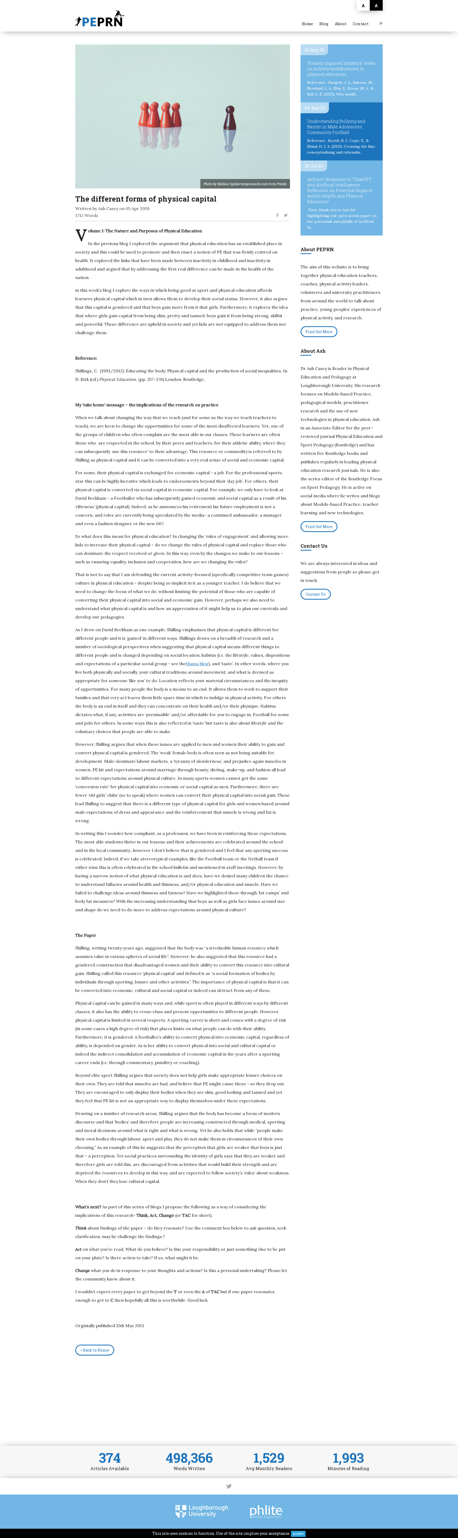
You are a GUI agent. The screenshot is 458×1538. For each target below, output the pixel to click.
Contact (360, 23)
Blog (323, 23)
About (340, 23)
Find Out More (319, 331)
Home (307, 23)
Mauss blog (197, 663)
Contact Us (316, 594)
